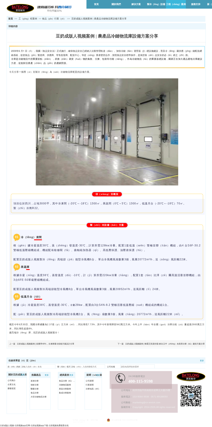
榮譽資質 (12, 388)
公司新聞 (90, 381)
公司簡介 (12, 380)
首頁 (10, 18)
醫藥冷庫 (35, 389)
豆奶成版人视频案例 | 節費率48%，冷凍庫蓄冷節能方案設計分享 (45, 344)
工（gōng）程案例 (28, 18)
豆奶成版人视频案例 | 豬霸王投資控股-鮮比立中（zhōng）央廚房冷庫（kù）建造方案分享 (165, 344)
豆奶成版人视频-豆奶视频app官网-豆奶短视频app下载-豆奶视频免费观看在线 (34, 425)
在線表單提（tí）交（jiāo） (22, 360)
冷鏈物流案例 (65, 385)
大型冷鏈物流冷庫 (39, 397)
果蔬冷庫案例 (65, 389)
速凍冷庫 (35, 381)
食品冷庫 (35, 393)
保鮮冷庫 (35, 385)
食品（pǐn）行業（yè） (54, 18)
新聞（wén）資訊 (95, 375)
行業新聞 (90, 385)
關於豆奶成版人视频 (18, 374)
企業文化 (12, 384)
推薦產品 (36, 375)
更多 (23, 375)
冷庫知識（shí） (93, 389)
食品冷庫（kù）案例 (67, 381)
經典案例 (64, 375)
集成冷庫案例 (65, 393)
